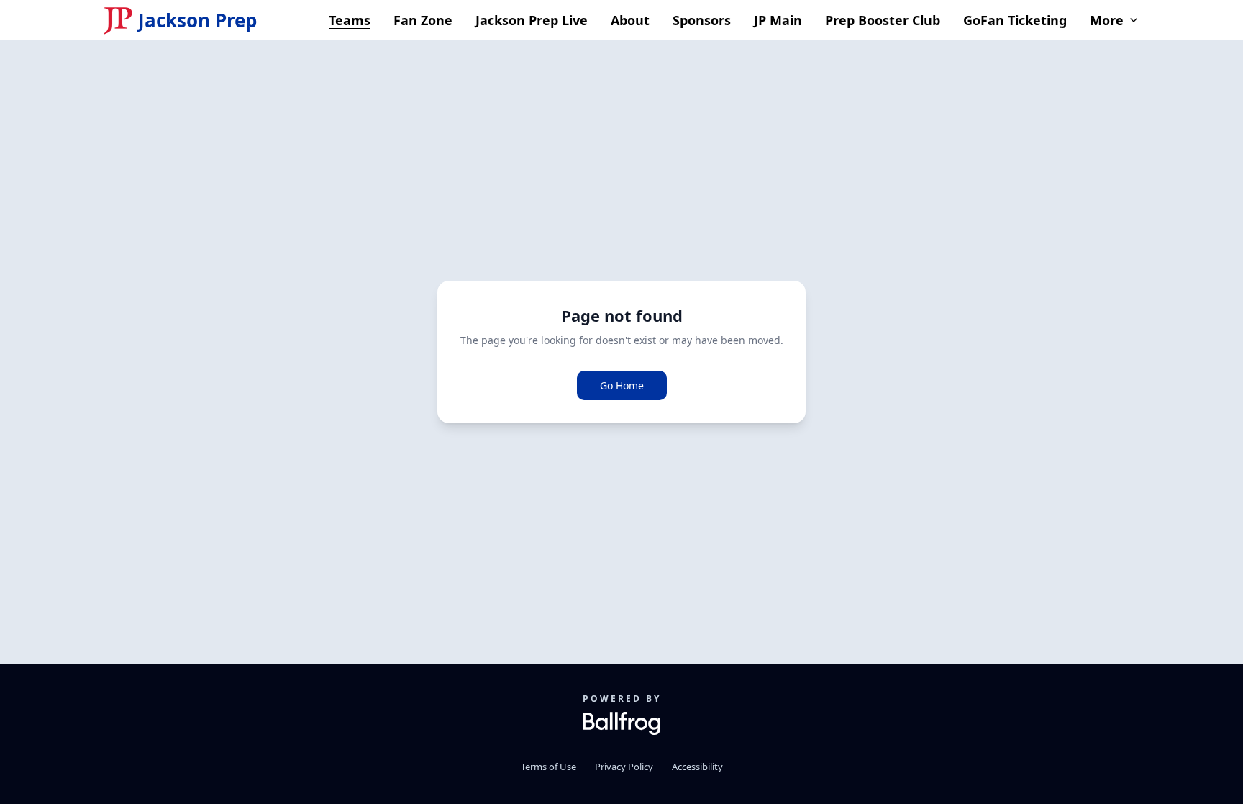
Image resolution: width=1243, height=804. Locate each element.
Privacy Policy (624, 766)
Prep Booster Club (882, 20)
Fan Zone (422, 20)
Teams (349, 20)
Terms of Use (548, 766)
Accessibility (697, 766)
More (1107, 20)
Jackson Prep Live (531, 20)
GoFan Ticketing (1015, 20)
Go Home (622, 385)
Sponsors (702, 20)
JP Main (778, 20)
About (630, 20)
